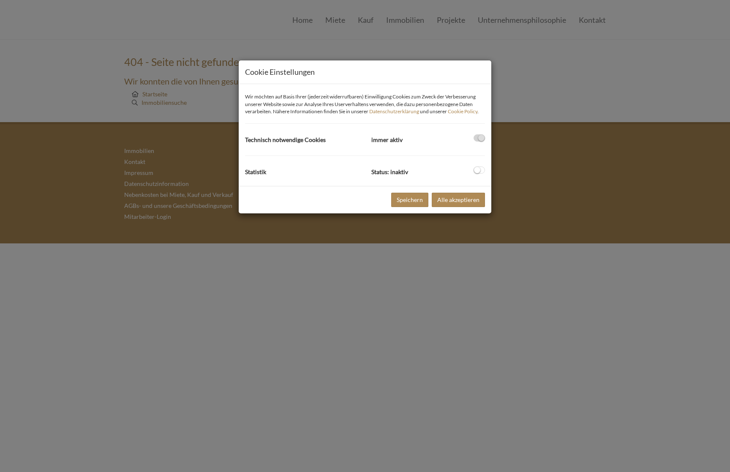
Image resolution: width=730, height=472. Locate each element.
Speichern (410, 199)
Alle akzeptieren (458, 199)
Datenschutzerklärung (394, 111)
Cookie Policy (462, 111)
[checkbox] (479, 138)
